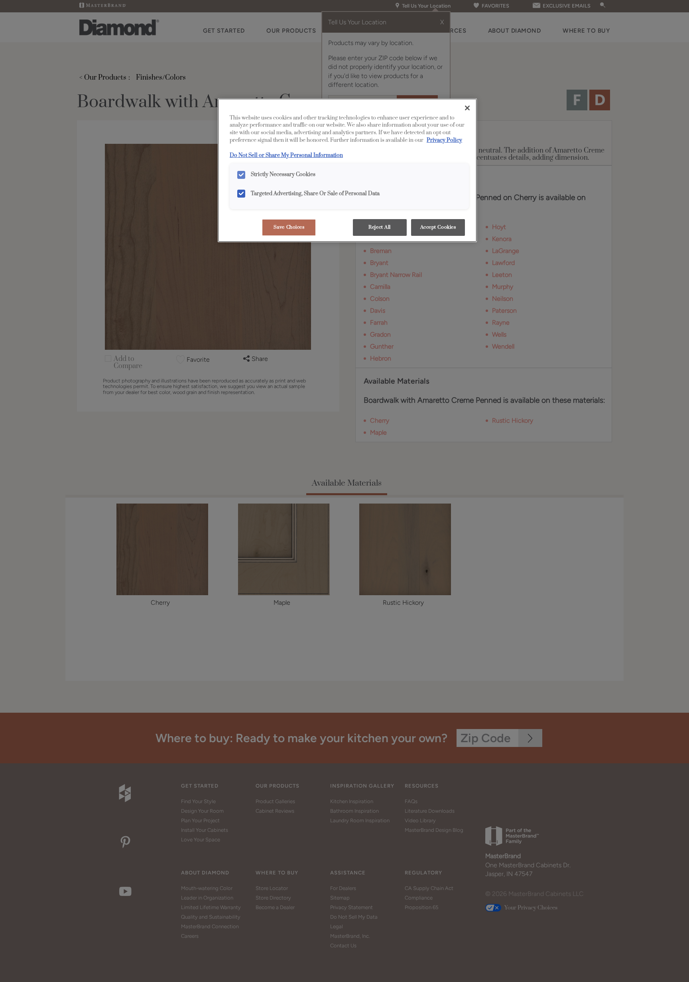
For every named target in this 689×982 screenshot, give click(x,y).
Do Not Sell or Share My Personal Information (286, 155)
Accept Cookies (438, 227)
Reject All (379, 227)
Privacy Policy (444, 140)
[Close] (467, 108)
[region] (347, 170)
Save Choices (289, 227)
